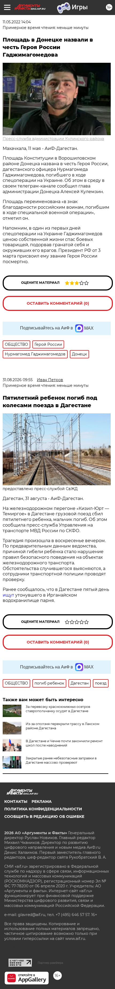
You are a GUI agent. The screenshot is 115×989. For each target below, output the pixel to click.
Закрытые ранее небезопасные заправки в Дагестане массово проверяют (61, 760)
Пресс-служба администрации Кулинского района (53, 138)
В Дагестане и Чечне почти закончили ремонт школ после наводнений (64, 743)
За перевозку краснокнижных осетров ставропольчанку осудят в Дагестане (58, 709)
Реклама (42, 801)
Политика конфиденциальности (43, 809)
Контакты (15, 801)
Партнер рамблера (50, 962)
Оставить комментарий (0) (58, 303)
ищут (8, 595)
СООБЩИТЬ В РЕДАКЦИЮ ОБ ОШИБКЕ (44, 816)
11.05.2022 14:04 (17, 22)
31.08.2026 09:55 (18, 379)
